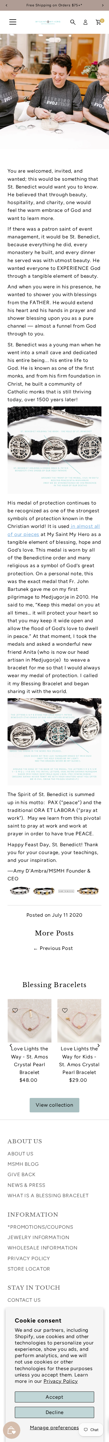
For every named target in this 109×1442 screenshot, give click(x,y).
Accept (54, 1397)
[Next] (98, 1045)
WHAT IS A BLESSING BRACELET (48, 1195)
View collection (54, 1105)
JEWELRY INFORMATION (38, 1237)
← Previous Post (53, 948)
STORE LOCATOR (29, 1269)
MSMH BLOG (23, 1164)
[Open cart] (98, 22)
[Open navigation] (13, 22)
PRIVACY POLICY (29, 1258)
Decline (55, 1412)
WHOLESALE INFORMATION (43, 1248)
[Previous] (10, 1045)
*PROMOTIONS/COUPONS (40, 1227)
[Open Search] (73, 22)
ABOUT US (20, 1154)
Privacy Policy (61, 1381)
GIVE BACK (21, 1174)
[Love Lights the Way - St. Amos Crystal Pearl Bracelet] (29, 1021)
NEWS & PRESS (26, 1185)
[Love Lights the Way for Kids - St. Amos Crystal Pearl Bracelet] (79, 1021)
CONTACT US (24, 1300)
